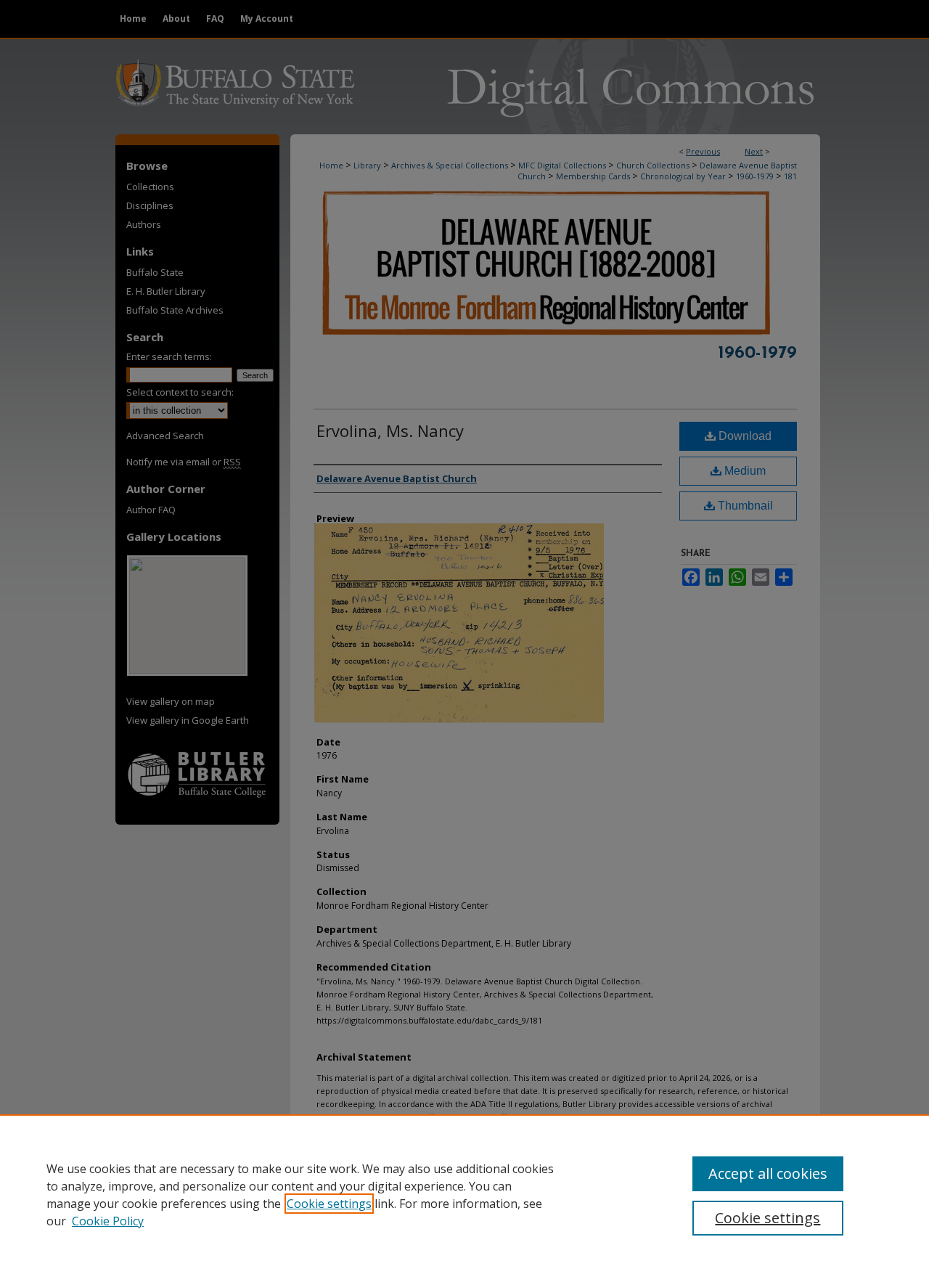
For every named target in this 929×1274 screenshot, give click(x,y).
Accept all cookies (767, 1173)
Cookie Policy (108, 1221)
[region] (464, 1194)
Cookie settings (329, 1204)
